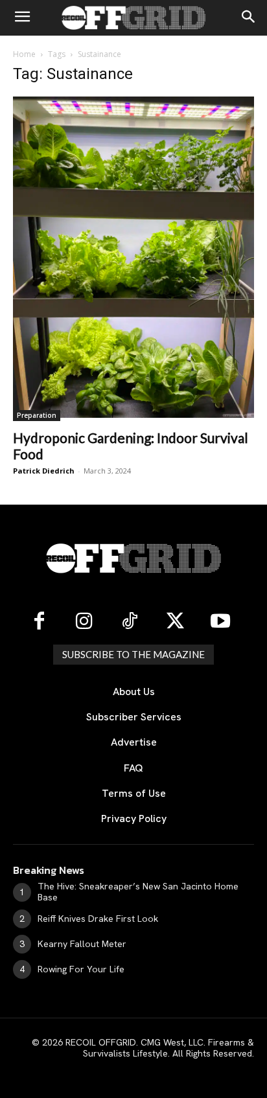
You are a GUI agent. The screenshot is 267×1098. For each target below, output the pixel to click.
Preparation (36, 415)
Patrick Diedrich (44, 470)
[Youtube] (220, 621)
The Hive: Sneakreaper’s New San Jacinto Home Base (138, 891)
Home (24, 54)
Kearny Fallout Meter (82, 944)
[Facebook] (38, 621)
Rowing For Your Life (81, 969)
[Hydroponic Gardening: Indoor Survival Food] (133, 259)
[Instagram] (84, 621)
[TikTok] (129, 621)
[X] (175, 621)
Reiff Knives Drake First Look (98, 918)
